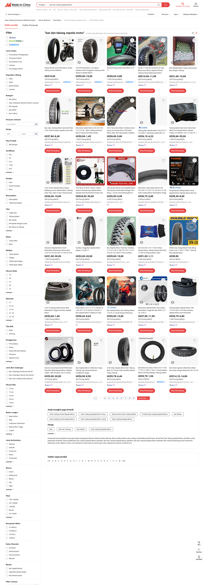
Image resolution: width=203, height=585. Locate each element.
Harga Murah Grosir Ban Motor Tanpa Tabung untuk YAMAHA (58, 69)
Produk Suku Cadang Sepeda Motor (155, 414)
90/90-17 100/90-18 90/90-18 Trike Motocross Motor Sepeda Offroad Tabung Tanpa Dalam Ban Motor (151, 70)
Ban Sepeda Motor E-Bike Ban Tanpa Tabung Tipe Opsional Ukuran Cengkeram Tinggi (89, 370)
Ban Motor (130, 10)
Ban (50, 10)
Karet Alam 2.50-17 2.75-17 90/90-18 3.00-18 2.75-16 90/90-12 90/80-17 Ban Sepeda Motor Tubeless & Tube (89, 310)
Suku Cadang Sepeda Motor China (93, 414)
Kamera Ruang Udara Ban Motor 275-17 (120, 69)
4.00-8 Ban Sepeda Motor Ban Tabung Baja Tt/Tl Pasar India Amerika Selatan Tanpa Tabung (121, 370)
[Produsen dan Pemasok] (17, 4)
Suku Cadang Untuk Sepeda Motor (62, 414)
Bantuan (165, 14)
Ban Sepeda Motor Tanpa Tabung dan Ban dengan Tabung (183, 69)
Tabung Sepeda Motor (142, 10)
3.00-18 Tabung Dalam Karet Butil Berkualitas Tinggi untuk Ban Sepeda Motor (58, 310)
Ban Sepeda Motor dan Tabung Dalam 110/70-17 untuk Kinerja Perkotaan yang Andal (121, 311)
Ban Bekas (178, 414)
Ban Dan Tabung (63, 10)
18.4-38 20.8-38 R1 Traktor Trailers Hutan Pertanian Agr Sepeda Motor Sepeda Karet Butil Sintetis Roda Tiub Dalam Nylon (89, 190)
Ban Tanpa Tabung (119, 10)
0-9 (49, 461)
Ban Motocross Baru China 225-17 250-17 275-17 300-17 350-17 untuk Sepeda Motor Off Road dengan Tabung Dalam (152, 370)
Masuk (195, 6)
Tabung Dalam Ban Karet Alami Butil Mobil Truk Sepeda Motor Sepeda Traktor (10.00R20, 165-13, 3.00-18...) (183, 130)
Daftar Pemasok (30, 25)
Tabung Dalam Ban (105, 10)
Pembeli (151, 14)
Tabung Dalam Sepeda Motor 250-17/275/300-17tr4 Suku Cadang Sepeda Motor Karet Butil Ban (181, 310)
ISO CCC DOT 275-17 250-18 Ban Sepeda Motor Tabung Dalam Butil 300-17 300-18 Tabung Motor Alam (152, 250)
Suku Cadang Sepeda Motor (88, 10)
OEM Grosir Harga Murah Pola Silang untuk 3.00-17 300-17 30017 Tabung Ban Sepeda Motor (182, 250)
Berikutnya (142, 398)
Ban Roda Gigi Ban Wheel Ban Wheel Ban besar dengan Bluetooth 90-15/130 (183, 369)
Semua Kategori (14, 14)
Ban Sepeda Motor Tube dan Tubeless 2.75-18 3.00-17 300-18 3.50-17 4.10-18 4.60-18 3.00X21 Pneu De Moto (120, 250)
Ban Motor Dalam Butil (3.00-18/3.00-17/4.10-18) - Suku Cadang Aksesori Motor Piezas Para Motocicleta (89, 130)
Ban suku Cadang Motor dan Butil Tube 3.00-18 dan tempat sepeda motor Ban (59, 129)
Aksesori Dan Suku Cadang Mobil (124, 414)
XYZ (123, 461)
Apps (176, 14)
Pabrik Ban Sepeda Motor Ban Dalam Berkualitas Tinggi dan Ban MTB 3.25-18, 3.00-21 (152, 310)
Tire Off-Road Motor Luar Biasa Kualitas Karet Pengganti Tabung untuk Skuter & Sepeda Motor (90, 70)
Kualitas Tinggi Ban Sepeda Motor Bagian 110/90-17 (88, 249)
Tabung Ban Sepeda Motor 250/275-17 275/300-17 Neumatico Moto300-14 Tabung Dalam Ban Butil (152, 131)
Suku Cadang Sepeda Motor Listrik (93, 419)
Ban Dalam (73, 10)
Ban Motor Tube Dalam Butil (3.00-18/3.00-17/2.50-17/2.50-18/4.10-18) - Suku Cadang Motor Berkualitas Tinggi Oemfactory (152, 190)
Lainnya (51, 433)
